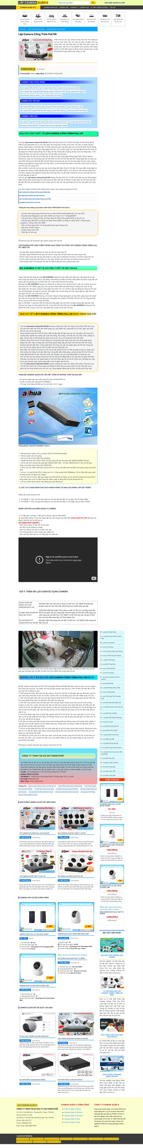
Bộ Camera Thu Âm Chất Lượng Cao (67, 792)
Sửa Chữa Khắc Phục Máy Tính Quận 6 (112, 1036)
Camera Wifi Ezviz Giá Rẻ (80, 1139)
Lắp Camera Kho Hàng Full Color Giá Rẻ (34, 833)
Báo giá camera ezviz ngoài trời (75, 91)
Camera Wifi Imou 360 (107, 758)
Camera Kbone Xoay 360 (74, 107)
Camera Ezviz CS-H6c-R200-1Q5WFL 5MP (34, 985)
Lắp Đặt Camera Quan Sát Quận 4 (67, 789)
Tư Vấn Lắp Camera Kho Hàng (44, 789)
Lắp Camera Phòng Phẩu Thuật (110, 687)
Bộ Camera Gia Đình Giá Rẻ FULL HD (70, 876)
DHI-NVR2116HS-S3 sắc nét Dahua (70, 1079)
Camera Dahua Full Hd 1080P (55, 29)
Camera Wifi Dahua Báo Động (55, 107)
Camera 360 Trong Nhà (107, 664)
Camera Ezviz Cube (106, 722)
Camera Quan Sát (51, 7)
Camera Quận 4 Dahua (72, 1109)
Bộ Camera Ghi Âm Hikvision (29, 125)
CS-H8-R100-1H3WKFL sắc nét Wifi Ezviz (33, 1036)
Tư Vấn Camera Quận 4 (99, 7)
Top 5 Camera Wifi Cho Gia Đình (51, 95)
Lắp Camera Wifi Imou (66, 1139)
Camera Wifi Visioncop (59, 110)
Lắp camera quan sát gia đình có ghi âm (73, 1038)
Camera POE (84, 7)
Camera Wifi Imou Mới (107, 739)
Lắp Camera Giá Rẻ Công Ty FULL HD (32, 876)
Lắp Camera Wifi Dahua (107, 660)
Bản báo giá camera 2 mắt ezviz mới (52, 91)
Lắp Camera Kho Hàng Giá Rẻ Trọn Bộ (41, 792)
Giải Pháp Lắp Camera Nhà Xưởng (112, 956)
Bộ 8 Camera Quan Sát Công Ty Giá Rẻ (72, 833)
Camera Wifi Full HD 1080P (108, 730)
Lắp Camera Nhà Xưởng (53, 1141)
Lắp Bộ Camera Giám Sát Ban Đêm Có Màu (53, 125)
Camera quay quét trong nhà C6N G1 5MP (73, 934)
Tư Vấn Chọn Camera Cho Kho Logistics (109, 678)
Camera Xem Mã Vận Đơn (111, 1139)
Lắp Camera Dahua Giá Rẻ (52, 1139)
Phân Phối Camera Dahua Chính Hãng (70, 786)
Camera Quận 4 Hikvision (73, 1116)
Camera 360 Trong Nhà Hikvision (110, 747)
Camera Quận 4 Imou (72, 1119)
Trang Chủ (22, 29)
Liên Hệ (112, 7)
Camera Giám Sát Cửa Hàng (24, 1141)
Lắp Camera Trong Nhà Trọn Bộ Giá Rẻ (32, 122)
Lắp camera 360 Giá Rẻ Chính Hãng (79, 122)
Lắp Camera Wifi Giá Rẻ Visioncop (111, 717)
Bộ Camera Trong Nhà (107, 642)
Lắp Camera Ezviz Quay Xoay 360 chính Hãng (111, 753)
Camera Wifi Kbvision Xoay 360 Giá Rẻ (111, 708)
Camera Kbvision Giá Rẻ (36, 1139)
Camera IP (74, 7)
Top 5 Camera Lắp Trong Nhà (29, 91)
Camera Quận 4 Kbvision (73, 1112)
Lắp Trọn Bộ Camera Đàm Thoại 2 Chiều (111, 637)
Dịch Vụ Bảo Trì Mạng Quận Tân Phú (112, 1075)
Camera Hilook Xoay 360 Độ (109, 743)
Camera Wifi (64, 7)
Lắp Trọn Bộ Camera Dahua (36, 29)
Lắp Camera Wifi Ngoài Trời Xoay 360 (32, 107)
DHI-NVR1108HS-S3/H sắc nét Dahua (32, 1079)
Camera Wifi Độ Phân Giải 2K (109, 726)
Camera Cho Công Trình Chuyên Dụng (110, 697)
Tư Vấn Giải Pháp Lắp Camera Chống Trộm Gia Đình (112, 993)
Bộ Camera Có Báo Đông (108, 632)
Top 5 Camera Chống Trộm (47, 88)
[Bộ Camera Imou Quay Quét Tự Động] (72, 955)
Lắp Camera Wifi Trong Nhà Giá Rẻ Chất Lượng (35, 110)
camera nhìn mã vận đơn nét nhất (68, 88)
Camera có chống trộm (107, 692)
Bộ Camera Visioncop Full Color (56, 122)
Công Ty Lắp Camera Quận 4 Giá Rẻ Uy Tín (42, 786)
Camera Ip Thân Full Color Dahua (110, 655)
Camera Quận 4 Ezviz (72, 1122)
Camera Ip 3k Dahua (106, 647)
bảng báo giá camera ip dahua (30, 95)
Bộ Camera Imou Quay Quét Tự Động (71, 958)
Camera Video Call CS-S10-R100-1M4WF (34, 934)
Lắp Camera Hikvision (23, 1139)
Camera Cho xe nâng (107, 673)
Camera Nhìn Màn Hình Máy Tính (110, 702)
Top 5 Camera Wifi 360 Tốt (28, 88)
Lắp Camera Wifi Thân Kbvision (77, 110)
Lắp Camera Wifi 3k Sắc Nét (109, 734)
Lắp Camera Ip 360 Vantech (109, 762)
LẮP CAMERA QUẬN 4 (27, 1105)
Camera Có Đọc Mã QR (107, 668)
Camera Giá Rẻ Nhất (106, 683)
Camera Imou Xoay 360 (107, 771)
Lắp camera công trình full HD (37, 34)
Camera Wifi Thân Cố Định (108, 713)
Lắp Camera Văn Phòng (39, 1141)
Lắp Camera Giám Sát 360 (96, 1139)
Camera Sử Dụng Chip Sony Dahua (111, 651)
